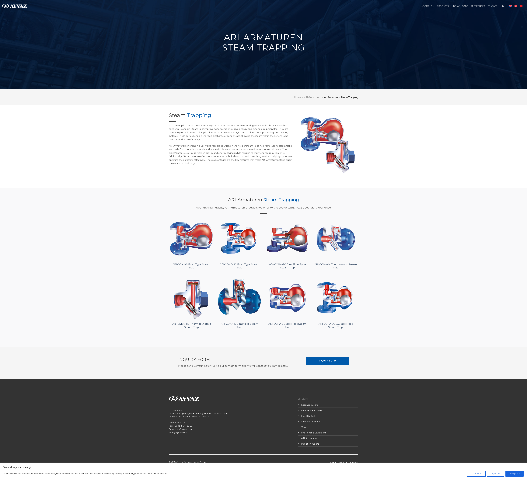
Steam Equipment (310, 421)
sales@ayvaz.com (178, 432)
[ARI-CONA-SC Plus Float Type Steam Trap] (287, 238)
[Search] (503, 6)
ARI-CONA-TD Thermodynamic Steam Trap (191, 325)
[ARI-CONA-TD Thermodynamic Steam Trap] (191, 297)
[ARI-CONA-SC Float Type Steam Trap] (239, 238)
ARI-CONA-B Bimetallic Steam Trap (239, 325)
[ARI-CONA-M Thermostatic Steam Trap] (335, 238)
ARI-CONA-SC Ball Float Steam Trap (287, 325)
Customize (476, 473)
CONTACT (492, 6)
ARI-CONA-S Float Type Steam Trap (191, 266)
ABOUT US (426, 6)
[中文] (521, 6)
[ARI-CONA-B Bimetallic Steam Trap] (239, 297)
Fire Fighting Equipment (313, 433)
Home (297, 97)
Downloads (460, 6)
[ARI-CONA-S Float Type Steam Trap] (191, 238)
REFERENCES (478, 6)
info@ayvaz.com (184, 429)
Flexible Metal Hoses (311, 410)
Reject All (495, 473)
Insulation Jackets (310, 444)
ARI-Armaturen (312, 97)
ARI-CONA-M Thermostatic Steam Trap (335, 266)
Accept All (514, 473)
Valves (304, 427)
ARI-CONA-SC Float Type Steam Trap (239, 266)
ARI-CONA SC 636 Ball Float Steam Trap (336, 325)
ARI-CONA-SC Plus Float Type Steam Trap (287, 266)
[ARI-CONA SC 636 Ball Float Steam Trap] (335, 297)
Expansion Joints (309, 405)
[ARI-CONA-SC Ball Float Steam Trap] (287, 297)
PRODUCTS (443, 6)
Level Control (308, 416)
